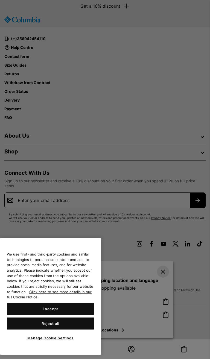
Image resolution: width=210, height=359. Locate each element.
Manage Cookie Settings (50, 338)
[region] (50, 296)
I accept (50, 309)
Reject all (50, 323)
